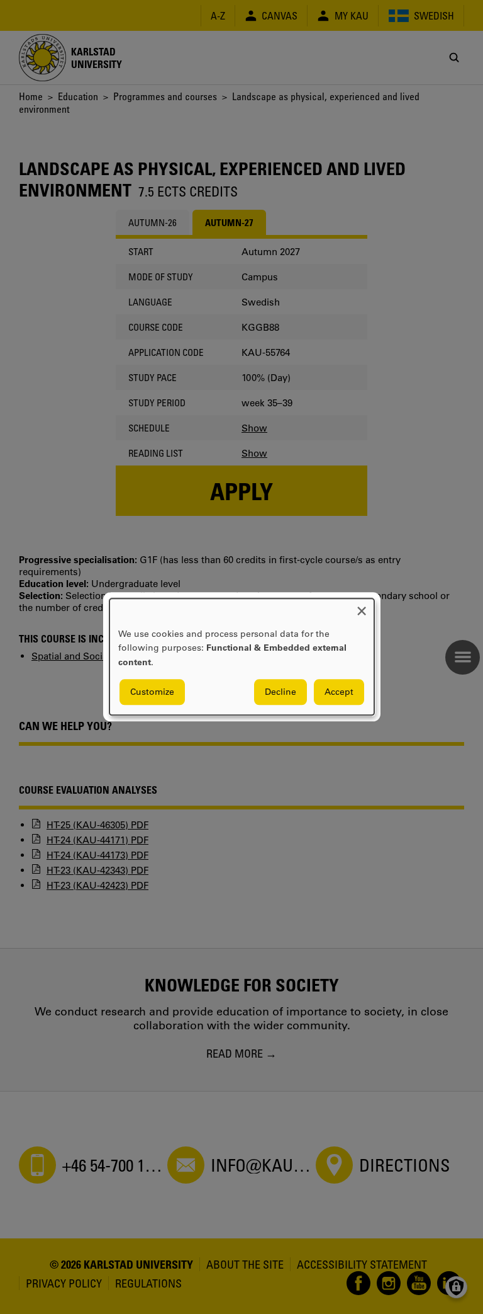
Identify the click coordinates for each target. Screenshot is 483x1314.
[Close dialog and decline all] (361, 606)
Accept (339, 692)
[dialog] (241, 656)
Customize (152, 692)
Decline (280, 692)
